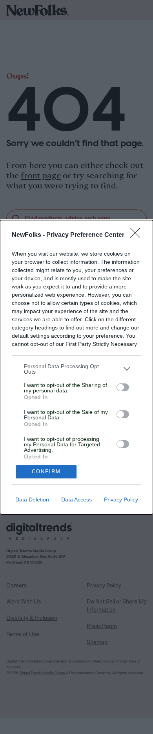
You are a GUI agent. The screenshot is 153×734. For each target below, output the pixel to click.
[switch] (123, 387)
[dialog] (76, 367)
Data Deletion (32, 499)
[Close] (137, 235)
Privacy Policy (121, 499)
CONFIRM (46, 471)
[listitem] (76, 368)
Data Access (76, 499)
